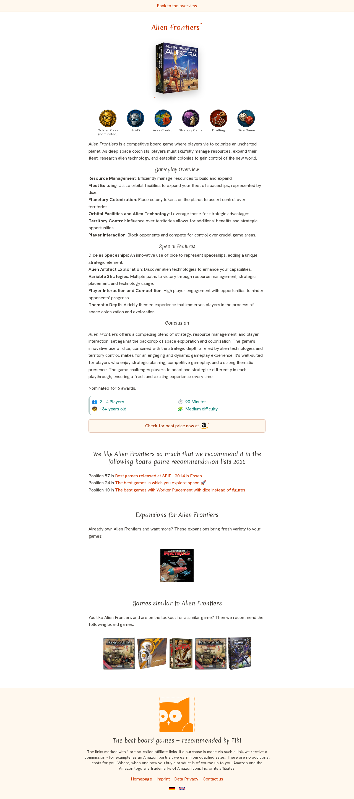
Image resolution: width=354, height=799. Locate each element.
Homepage (141, 779)
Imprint (163, 779)
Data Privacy (186, 779)
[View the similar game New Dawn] (239, 653)
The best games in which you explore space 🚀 (160, 483)
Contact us (213, 779)
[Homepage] (177, 714)
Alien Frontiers (177, 27)
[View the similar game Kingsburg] (210, 653)
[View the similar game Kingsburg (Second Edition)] (119, 653)
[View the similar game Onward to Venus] (181, 653)
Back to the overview (177, 6)
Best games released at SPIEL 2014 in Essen (158, 476)
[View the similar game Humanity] (152, 653)
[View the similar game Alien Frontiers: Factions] (177, 565)
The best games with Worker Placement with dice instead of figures (180, 490)
